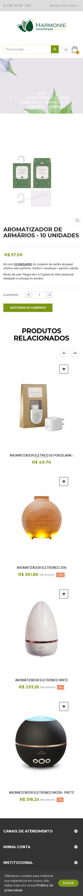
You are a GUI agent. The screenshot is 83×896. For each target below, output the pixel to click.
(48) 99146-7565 (18, 6)
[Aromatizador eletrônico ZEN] (41, 517)
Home (41, 93)
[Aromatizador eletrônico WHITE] (41, 629)
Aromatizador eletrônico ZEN (41, 567)
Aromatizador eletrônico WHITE (41, 680)
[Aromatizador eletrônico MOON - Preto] (41, 742)
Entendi (68, 883)
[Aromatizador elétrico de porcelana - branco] (41, 405)
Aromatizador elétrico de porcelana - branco (41, 456)
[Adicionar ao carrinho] (63, 369)
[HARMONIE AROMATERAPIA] (41, 30)
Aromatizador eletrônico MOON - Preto (41, 792)
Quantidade (10, 294)
